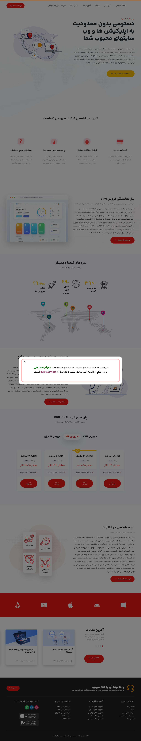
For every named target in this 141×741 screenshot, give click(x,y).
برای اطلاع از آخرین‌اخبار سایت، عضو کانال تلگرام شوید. (70, 372)
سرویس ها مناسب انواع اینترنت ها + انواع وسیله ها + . (70, 368)
